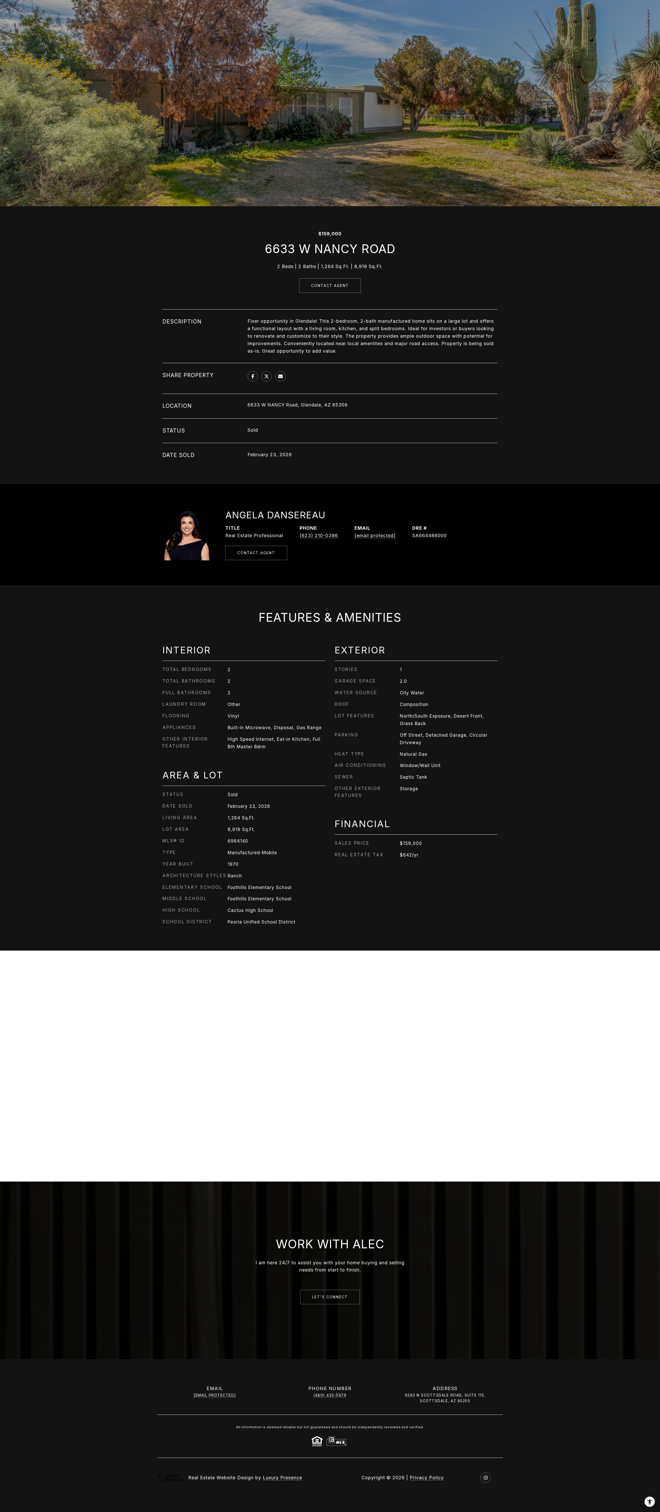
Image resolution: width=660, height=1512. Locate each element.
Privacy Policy (427, 1477)
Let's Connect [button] (330, 1297)
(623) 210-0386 (319, 535)
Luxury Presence (282, 1477)
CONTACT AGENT (256, 553)
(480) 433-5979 (329, 1395)
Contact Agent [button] (330, 285)
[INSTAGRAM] (486, 1478)
